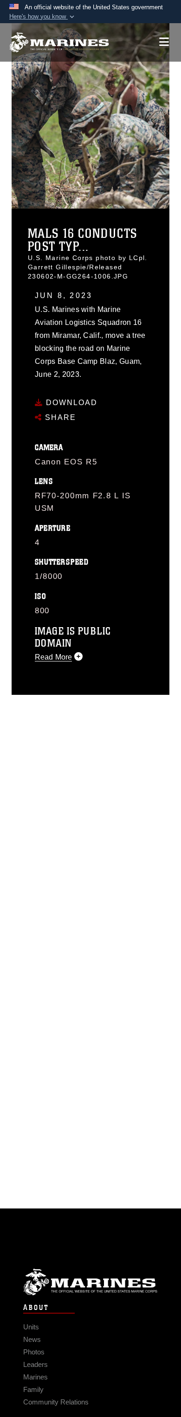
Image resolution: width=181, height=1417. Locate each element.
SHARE (59, 417)
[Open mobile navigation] (164, 42)
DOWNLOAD (70, 403)
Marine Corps (90, 1282)
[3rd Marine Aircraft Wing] (59, 42)
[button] (42, 16)
